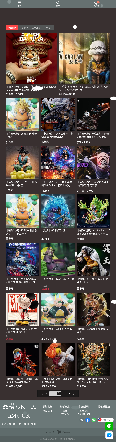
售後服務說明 (83, 414)
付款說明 (84, 407)
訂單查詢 (65, 414)
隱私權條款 (104, 407)
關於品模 (47, 407)
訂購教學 (65, 411)
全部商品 (65, 407)
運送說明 (83, 411)
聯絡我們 (47, 411)
